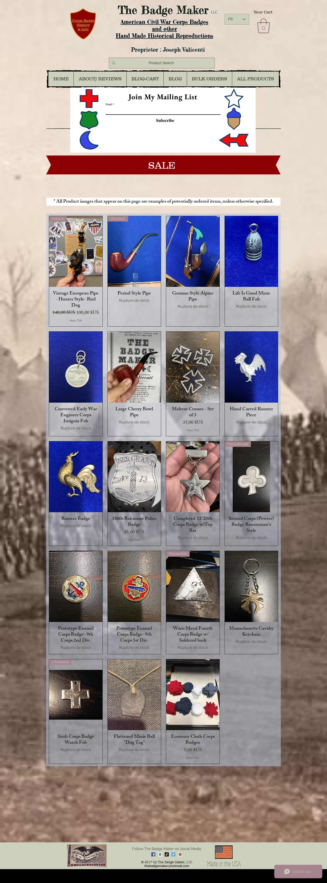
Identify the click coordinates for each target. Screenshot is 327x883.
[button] (263, 25)
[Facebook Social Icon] (153, 854)
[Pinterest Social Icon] (180, 854)
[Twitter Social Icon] (173, 854)
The (127, 10)
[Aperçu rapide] (193, 251)
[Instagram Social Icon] (160, 854)
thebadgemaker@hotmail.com (166, 866)
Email (109, 104)
